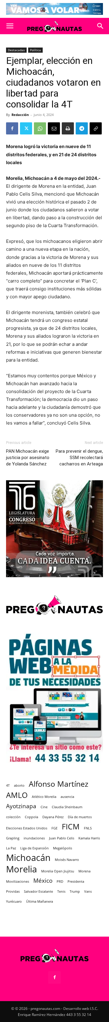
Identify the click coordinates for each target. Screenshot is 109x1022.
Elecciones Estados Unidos (26, 828)
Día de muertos (80, 817)
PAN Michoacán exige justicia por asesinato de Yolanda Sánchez (27, 457)
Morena (84, 871)
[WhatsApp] (40, 128)
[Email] (54, 128)
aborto (19, 785)
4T (8, 785)
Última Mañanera (39, 901)
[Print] (68, 128)
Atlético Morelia (44, 797)
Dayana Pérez (53, 817)
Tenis (61, 891)
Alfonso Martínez (58, 784)
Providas (13, 891)
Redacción (20, 114)
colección (13, 817)
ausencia (67, 797)
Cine (44, 807)
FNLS (88, 828)
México (42, 881)
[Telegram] (82, 128)
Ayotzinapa (21, 806)
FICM (71, 826)
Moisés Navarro (67, 860)
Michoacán (28, 858)
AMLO (17, 795)
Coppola (31, 817)
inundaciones (34, 838)
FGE (54, 828)
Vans (88, 891)
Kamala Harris (89, 838)
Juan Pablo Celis (61, 838)
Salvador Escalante (38, 891)
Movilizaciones (17, 881)
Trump (75, 891)
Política (35, 50)
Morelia (21, 869)
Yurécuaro (14, 901)
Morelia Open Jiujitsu (57, 871)
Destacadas (16, 50)
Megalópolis (62, 848)
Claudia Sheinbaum (67, 807)
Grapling (12, 838)
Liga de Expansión (34, 848)
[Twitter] (26, 128)
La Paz (11, 848)
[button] (9, 26)
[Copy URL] (96, 128)
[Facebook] (12, 128)
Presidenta (76, 881)
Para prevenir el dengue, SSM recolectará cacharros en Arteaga (79, 457)
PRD (60, 881)
